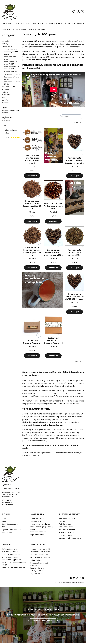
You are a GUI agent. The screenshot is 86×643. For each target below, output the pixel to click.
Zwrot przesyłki (36, 521)
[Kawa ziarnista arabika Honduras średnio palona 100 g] (74, 142)
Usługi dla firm (36, 560)
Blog (3, 527)
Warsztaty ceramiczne (39, 554)
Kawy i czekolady (20, 30)
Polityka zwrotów (65, 524)
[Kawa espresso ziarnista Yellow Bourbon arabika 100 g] (32, 189)
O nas (4, 518)
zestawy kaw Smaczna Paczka (54, 401)
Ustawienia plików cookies (69, 538)
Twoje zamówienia (37, 518)
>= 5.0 (7, 137)
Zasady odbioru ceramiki (40, 549)
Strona (76, 122)
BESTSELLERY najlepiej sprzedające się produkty (11, 558)
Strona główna (7, 30)
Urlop (4, 521)
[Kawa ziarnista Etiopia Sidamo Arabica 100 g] (74, 237)
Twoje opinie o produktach (40, 524)
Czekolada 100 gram (12, 74)
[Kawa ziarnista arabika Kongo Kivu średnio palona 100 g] (53, 237)
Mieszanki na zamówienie (12, 554)
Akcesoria (5, 89)
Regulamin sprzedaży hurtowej (14, 567)
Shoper (80, 582)
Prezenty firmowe (37, 568)
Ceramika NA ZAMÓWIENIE (40, 552)
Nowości (5, 100)
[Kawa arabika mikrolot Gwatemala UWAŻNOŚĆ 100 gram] (74, 282)
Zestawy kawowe (10, 71)
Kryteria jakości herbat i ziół (12, 530)
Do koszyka (32, 176)
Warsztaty (6, 95)
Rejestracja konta (37, 535)
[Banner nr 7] (42, 293)
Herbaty (5, 44)
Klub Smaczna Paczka (67, 518)
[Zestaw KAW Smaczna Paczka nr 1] (32, 327)
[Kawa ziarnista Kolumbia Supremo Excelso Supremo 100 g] (32, 235)
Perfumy (5, 92)
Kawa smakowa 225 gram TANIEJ (11, 68)
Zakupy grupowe (36, 571)
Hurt (3, 97)
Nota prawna (7, 532)
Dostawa (62, 521)
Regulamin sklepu (66, 527)
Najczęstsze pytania (67, 530)
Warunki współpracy (9, 552)
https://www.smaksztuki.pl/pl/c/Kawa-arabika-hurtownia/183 (55, 396)
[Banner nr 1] (53, 153)
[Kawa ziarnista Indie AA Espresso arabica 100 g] (53, 190)
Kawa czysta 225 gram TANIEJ (10, 63)
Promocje (5, 103)
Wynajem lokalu (36, 573)
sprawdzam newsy (43, 620)
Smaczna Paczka (8, 87)
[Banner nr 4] (74, 202)
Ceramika (5, 41)
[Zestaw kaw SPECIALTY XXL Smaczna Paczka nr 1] (53, 326)
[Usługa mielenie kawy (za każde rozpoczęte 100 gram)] (32, 140)
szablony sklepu (62, 582)
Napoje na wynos (10, 49)
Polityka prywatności (67, 532)
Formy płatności (65, 535)
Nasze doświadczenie (10, 524)
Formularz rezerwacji (38, 532)
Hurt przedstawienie (9, 549)
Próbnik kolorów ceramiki (40, 557)
